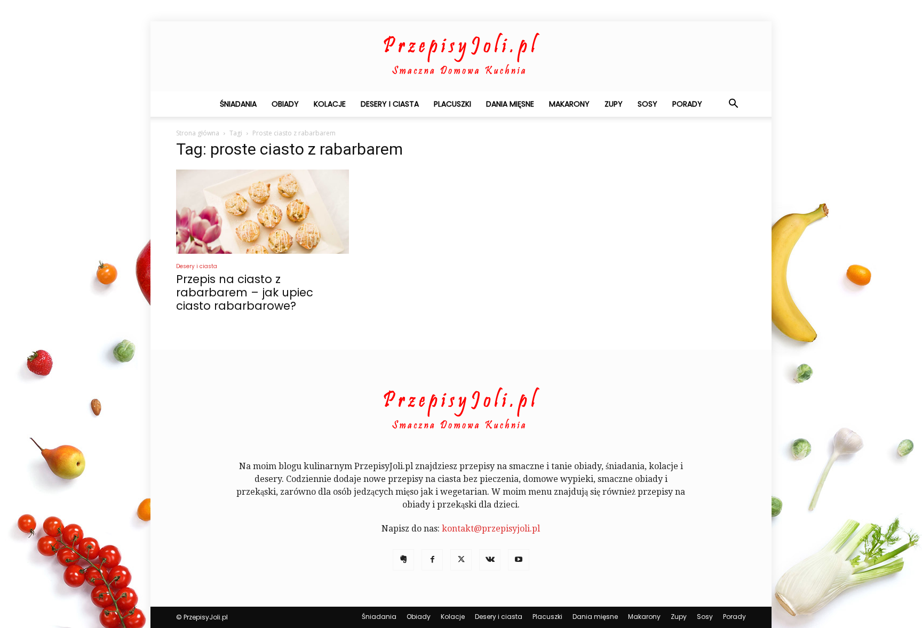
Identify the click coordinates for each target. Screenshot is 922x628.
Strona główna (197, 133)
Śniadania (238, 104)
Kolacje (330, 104)
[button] (733, 104)
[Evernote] (403, 559)
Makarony (569, 104)
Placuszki (452, 104)
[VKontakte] (489, 559)
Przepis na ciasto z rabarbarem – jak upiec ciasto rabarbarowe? (244, 292)
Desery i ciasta (390, 104)
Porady (687, 104)
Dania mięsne (510, 104)
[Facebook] (432, 559)
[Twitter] (461, 559)
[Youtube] (518, 559)
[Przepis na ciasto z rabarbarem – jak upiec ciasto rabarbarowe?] (262, 212)
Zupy (614, 104)
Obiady (285, 104)
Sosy (647, 104)
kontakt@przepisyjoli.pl (491, 529)
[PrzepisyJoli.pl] (461, 56)
